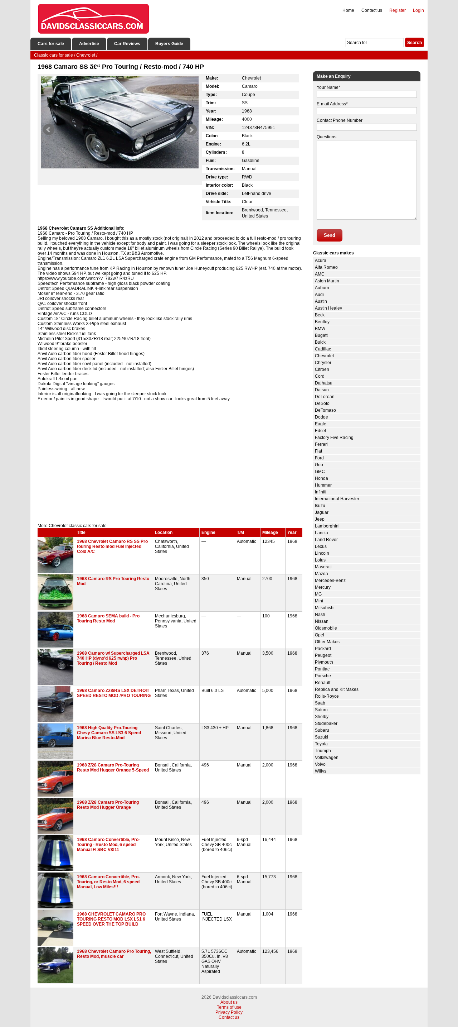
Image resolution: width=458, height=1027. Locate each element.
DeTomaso (325, 410)
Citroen (322, 369)
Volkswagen (326, 757)
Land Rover (326, 539)
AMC (320, 274)
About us (229, 1002)
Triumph (323, 750)
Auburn (322, 287)
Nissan (321, 621)
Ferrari (321, 444)
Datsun (322, 389)
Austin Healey (328, 308)
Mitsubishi (325, 607)
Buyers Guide (169, 43)
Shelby (321, 716)
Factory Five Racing (334, 437)
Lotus (320, 560)
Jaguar (321, 512)
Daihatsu (323, 383)
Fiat (318, 451)
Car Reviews (127, 43)
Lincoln (322, 553)
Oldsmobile (326, 628)
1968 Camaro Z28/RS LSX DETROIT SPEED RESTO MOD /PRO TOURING (114, 693)
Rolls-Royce (327, 696)
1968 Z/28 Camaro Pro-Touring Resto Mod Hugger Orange (108, 805)
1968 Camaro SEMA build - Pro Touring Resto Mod (108, 618)
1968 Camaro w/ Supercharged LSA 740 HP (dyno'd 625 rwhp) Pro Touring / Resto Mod (113, 658)
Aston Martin (327, 280)
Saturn (321, 709)
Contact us (371, 10)
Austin (321, 301)
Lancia (321, 532)
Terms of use (229, 1007)
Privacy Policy (229, 1012)
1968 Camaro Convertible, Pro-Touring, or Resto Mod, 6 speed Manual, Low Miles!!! (108, 881)
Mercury (323, 587)
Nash (320, 614)
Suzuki (321, 737)
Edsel (320, 430)
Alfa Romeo (326, 267)
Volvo (320, 764)
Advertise (89, 43)
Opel (319, 634)
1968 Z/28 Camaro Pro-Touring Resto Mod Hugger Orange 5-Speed (113, 768)
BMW (320, 328)
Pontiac (322, 669)
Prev (48, 129)
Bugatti (321, 335)
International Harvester (337, 498)
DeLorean (325, 396)
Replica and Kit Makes (337, 689)
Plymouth (324, 662)
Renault (322, 682)
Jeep (320, 519)
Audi (319, 294)
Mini (319, 600)
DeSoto (322, 403)
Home (348, 10)
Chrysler (323, 362)
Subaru (322, 730)
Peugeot (323, 655)
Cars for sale (51, 43)
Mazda (321, 573)
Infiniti (320, 492)
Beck (320, 314)
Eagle (320, 423)
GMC (320, 471)
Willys (320, 771)
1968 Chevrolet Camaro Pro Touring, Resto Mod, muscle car (114, 954)
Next (191, 129)
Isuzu (320, 505)
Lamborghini (327, 526)
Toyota (321, 743)
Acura (320, 260)
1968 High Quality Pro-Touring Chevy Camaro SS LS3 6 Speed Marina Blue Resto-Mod (109, 732)
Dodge (321, 417)
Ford (319, 457)
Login (418, 10)
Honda (321, 478)
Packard (323, 648)
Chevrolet (324, 355)
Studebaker (326, 723)
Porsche (323, 675)
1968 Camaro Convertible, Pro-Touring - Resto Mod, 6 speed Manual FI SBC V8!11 (108, 844)
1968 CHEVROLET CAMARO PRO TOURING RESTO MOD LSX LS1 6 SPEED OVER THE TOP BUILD (111, 919)
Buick (320, 342)
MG (318, 594)
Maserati (323, 566)
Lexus (321, 546)
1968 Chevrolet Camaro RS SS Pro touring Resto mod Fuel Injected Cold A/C (112, 546)
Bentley (322, 321)
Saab (320, 703)
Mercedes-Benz (330, 580)
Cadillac (323, 349)
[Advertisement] (170, 462)
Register (397, 10)
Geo (319, 464)
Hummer (323, 485)
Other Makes (327, 641)
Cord (320, 376)
